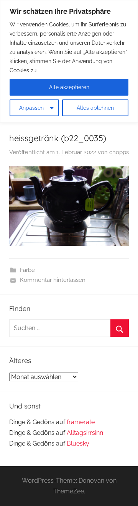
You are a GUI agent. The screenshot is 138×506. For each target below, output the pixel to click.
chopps (119, 152)
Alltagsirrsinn (85, 432)
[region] (69, 61)
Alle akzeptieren (69, 87)
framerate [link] (81, 422)
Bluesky (78, 443)
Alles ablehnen (95, 108)
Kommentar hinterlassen (52, 280)
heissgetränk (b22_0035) (57, 138)
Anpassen (31, 108)
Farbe (27, 270)
